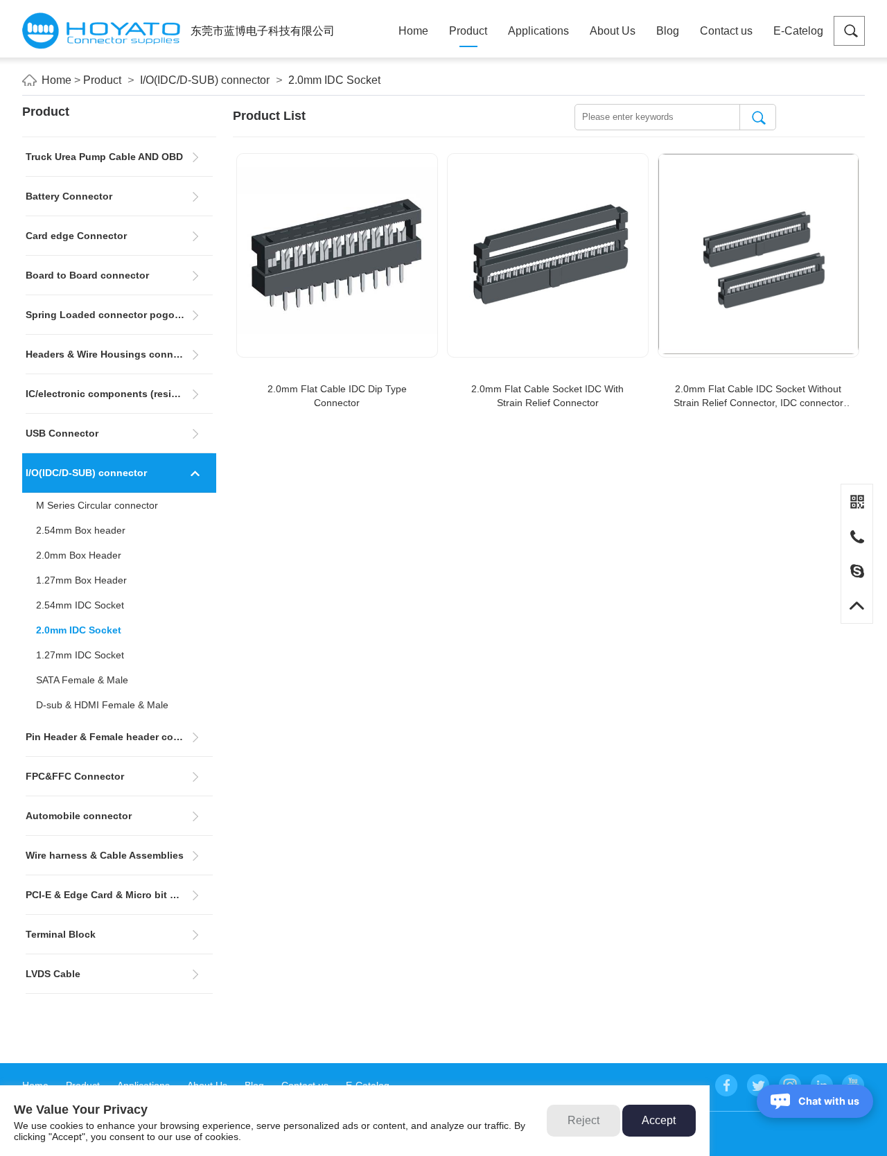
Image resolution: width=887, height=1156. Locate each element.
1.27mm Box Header (81, 580)
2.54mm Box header (80, 530)
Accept (659, 1120)
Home (413, 31)
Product (468, 31)
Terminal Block (61, 934)
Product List (269, 116)
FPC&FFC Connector (75, 776)
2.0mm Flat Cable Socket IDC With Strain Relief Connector (547, 395)
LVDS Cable (53, 973)
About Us (612, 31)
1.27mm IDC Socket (80, 654)
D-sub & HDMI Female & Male (102, 704)
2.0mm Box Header (78, 555)
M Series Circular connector (97, 505)
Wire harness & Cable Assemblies (105, 855)
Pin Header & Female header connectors (119, 736)
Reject (583, 1120)
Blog (667, 31)
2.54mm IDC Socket (80, 605)
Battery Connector (69, 196)
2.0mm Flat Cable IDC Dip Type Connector (337, 395)
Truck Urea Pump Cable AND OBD (104, 156)
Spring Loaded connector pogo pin (109, 314)
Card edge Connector (76, 235)
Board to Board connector (87, 275)
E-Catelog (798, 31)
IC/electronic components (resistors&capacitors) (119, 393)
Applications (538, 31)
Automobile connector (79, 815)
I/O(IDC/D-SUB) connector (205, 80)
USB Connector (62, 433)
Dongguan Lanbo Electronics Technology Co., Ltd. (101, 30)
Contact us (726, 31)
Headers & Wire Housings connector (111, 354)
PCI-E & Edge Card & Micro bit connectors (119, 894)
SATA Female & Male (82, 679)
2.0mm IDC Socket (334, 80)
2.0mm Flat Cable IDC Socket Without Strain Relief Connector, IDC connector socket (758, 396)
